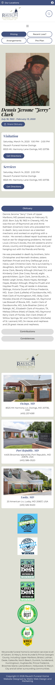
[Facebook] (52, 2)
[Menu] (27, 26)
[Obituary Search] (49, 13)
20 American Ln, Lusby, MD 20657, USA (27, 501)
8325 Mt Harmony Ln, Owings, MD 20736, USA (27, 409)
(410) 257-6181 (27, 413)
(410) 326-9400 (27, 505)
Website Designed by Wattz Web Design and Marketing (27, 680)
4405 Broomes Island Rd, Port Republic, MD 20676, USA (27, 456)
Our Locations (12, 2)
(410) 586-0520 (27, 460)
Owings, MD (27, 403)
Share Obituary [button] (14, 124)
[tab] (27, 208)
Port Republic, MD (27, 450)
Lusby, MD (27, 497)
